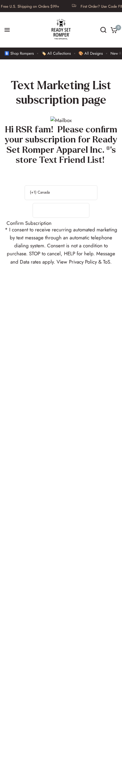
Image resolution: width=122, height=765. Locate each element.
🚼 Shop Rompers (19, 53)
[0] (113, 30)
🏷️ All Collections (56, 53)
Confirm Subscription (29, 223)
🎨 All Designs (90, 53)
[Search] (103, 30)
